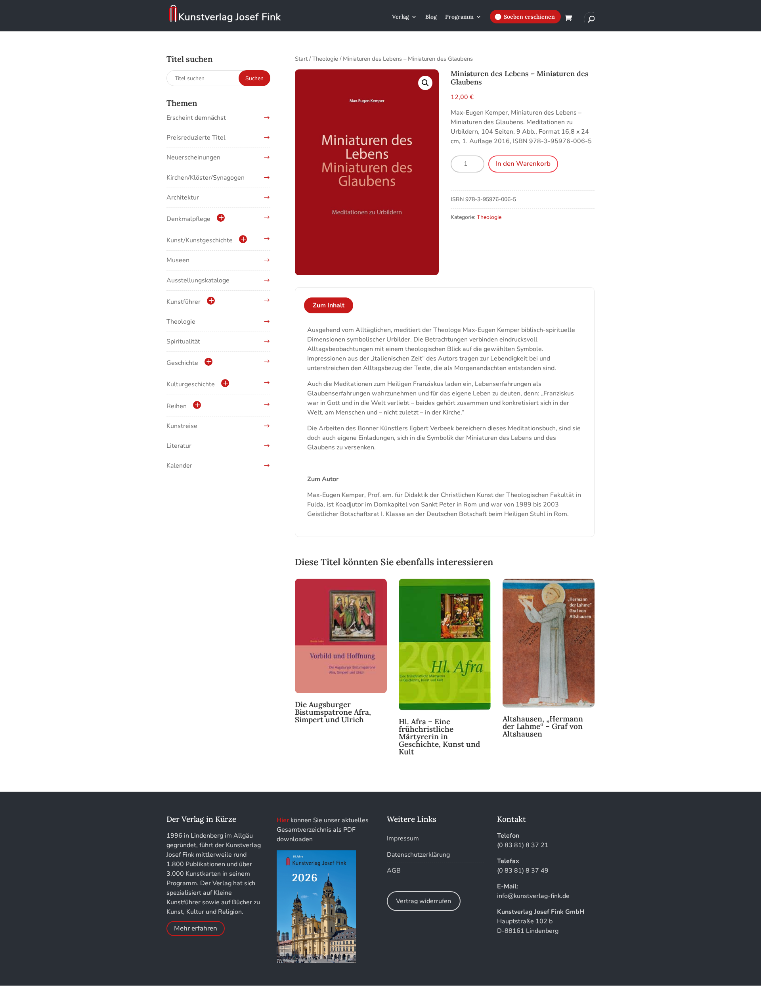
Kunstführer (183, 301)
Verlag (400, 17)
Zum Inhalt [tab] (328, 305)
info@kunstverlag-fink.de (533, 896)
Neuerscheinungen (193, 157)
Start (301, 59)
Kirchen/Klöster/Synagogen (205, 177)
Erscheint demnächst (196, 117)
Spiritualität (183, 341)
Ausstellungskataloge (197, 280)
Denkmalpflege (188, 219)
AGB (394, 870)
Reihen (176, 406)
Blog (431, 17)
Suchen (254, 78)
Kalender (179, 465)
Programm (459, 17)
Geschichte (182, 363)
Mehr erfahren (195, 928)
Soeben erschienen (529, 16)
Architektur (182, 197)
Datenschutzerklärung (418, 854)
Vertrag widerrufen (423, 901)
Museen (177, 260)
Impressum (403, 838)
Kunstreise (181, 426)
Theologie (325, 59)
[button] (425, 83)
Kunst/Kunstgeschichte (199, 240)
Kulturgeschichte (190, 384)
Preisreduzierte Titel (196, 137)
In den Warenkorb (523, 163)
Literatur (178, 445)
